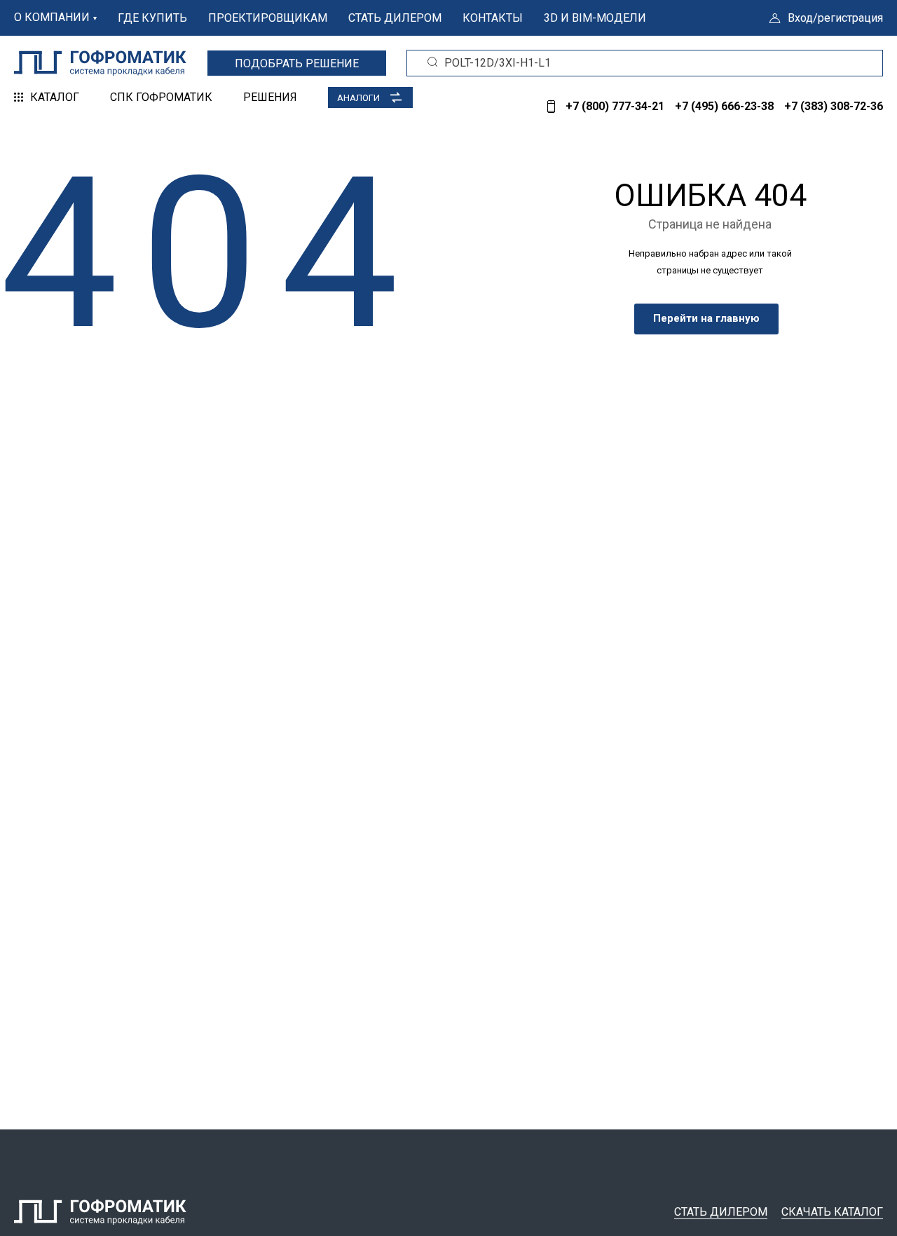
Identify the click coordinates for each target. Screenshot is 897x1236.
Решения (270, 97)
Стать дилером (394, 18)
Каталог (54, 97)
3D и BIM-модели (595, 18)
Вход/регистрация (835, 18)
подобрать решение (297, 63)
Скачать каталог (832, 1211)
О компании (52, 17)
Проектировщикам (267, 18)
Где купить (152, 18)
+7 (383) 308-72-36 (833, 106)
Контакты (493, 18)
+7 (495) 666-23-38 (724, 106)
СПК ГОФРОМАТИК (161, 97)
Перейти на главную (706, 318)
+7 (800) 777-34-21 (615, 106)
